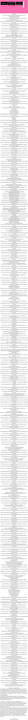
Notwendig (25, 1)
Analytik (25, 5)
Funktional (25, 6)
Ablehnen (4, 3)
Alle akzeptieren (19, 3)
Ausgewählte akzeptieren (11, 3)
